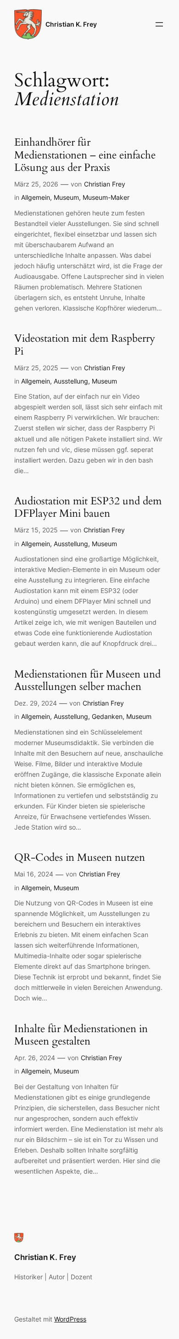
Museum (66, 197)
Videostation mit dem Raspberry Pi (84, 344)
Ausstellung (71, 381)
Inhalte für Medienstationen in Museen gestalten (81, 1035)
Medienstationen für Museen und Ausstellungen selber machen (87, 680)
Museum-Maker (106, 197)
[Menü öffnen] (159, 24)
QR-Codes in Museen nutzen (79, 857)
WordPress (70, 1319)
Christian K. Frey (71, 24)
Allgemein (35, 197)
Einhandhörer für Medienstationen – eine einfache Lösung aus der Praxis (85, 155)
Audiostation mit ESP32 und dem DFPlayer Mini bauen (88, 507)
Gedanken (107, 716)
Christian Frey (104, 184)
